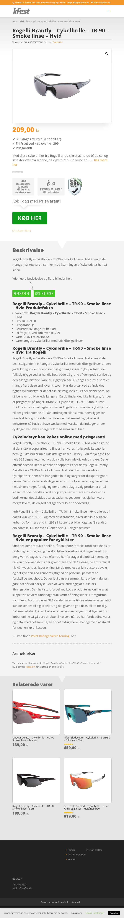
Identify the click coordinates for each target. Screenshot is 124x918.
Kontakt (72, 859)
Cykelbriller (24, 21)
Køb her (30, 218)
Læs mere (76, 912)
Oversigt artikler (94, 849)
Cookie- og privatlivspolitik (54, 902)
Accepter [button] (114, 913)
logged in (30, 666)
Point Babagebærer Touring (50, 636)
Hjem (14, 21)
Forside (71, 849)
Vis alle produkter (77, 854)
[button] (106, 53)
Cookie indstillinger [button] (95, 912)
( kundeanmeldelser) (21, 231)
